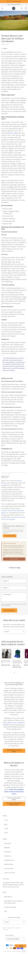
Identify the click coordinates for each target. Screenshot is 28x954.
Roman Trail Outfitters (11, 951)
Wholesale (7, 852)
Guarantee (7, 843)
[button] (2, 8)
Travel (6, 828)
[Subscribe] (23, 632)
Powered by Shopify (20, 951)
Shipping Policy (9, 860)
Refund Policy (8, 864)
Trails (6, 833)
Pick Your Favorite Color (14, 798)
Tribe (6, 820)
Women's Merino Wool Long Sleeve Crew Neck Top (6, 661)
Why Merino (8, 897)
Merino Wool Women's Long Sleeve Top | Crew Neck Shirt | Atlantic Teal (17, 661)
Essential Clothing (10, 907)
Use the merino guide (10, 535)
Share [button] (5, 48)
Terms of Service (9, 873)
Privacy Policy (8, 868)
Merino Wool (14, 133)
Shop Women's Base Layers (14, 750)
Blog (5, 824)
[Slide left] (10, 672)
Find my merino (21, 946)
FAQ (5, 911)
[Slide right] (17, 672)
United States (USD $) (13, 939)
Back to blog (15, 568)
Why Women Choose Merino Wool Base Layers (13, 902)
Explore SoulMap (14, 559)
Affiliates (7, 847)
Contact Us (7, 856)
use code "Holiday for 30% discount (14, 803)
